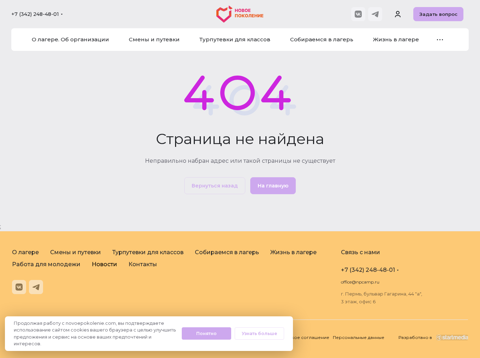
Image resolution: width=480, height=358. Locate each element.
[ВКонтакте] (358, 14)
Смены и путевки (75, 252)
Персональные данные (358, 337)
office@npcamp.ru (360, 282)
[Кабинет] (398, 14)
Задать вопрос (438, 14)
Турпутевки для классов (148, 252)
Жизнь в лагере (293, 252)
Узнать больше (259, 333)
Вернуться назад (215, 186)
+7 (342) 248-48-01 (35, 14)
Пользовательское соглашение (293, 337)
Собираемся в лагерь (227, 252)
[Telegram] (375, 14)
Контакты (142, 264)
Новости (104, 264)
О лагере (25, 252)
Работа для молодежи (46, 264)
